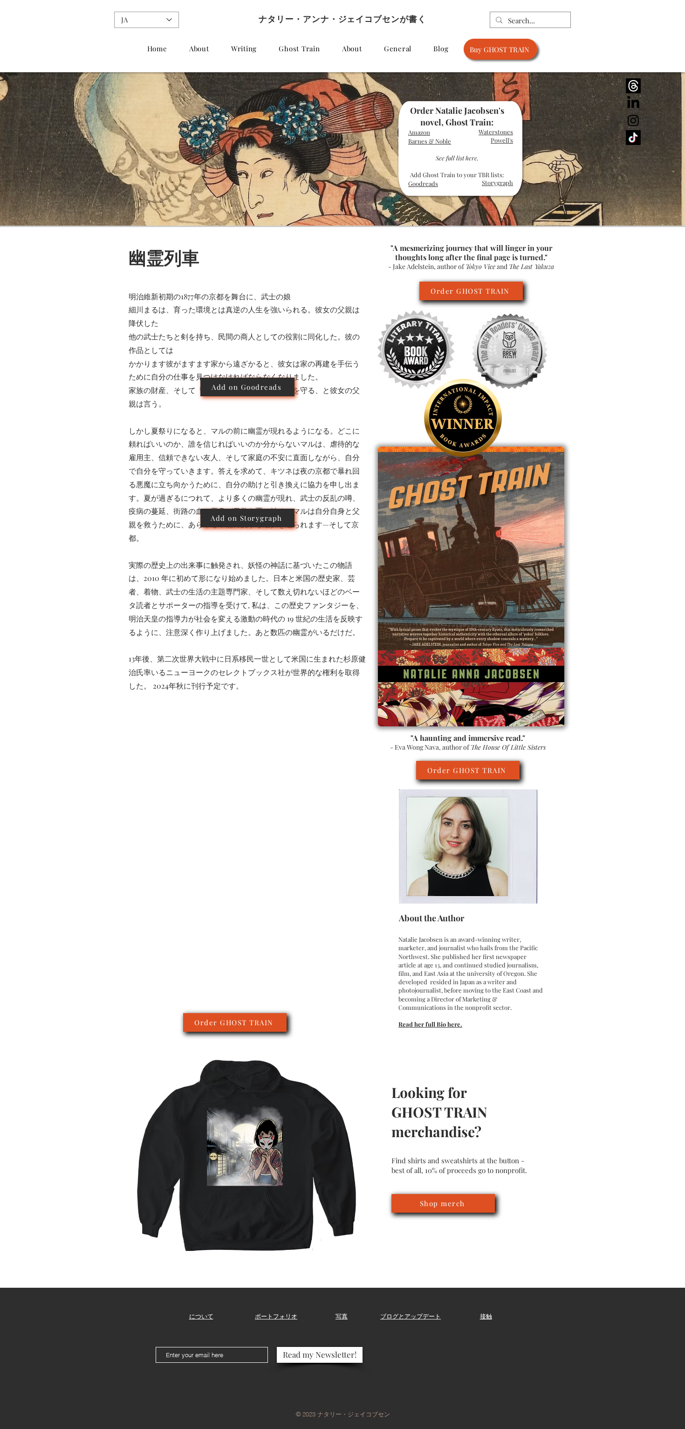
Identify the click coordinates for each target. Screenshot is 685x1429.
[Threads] (633, 85)
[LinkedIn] (633, 103)
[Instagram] (633, 120)
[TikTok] (633, 137)
